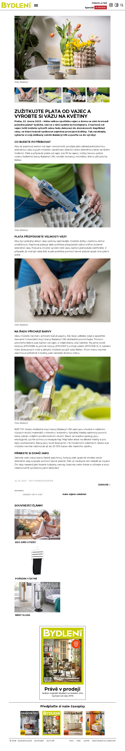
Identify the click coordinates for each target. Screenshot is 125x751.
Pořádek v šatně (26, 578)
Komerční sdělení (43, 481)
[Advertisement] (50, 475)
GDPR (86, 740)
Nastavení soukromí (103, 740)
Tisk (78, 740)
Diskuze (104, 484)
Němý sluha (22, 615)
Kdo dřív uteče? (25, 542)
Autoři (50, 740)
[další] (108, 96)
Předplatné (99, 3)
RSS (72, 740)
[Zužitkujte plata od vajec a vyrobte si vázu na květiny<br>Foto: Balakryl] (26, 102)
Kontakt (39, 740)
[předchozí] (17, 96)
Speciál (89, 7)
